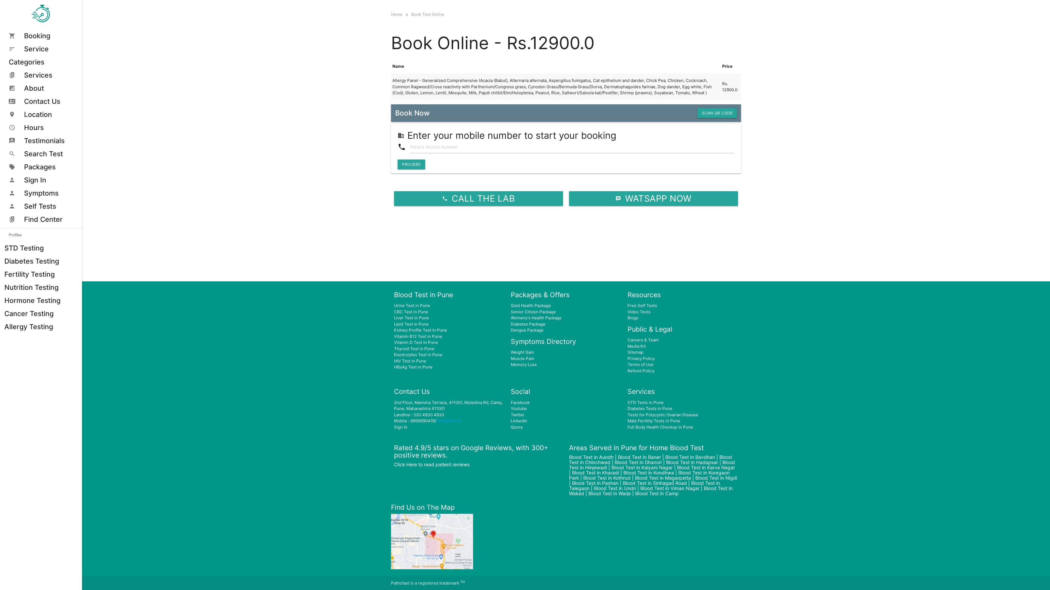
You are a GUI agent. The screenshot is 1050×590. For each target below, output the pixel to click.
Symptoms (41, 193)
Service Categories (29, 55)
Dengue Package (527, 330)
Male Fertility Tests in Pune (654, 420)
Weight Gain (522, 352)
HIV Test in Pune (410, 361)
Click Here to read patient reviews (432, 464)
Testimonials (44, 141)
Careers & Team (643, 340)
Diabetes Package (528, 324)
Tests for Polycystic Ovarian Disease (663, 414)
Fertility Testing (29, 274)
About (34, 88)
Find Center (43, 219)
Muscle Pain (522, 358)
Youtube (519, 408)
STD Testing (24, 248)
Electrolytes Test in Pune (418, 354)
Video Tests (639, 311)
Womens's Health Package (536, 317)
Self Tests (40, 206)
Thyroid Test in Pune (414, 348)
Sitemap (635, 352)
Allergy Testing (28, 327)
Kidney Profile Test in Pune (420, 330)
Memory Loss (524, 364)
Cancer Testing (29, 313)
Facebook (520, 402)
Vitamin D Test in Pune (416, 342)
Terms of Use (641, 364)
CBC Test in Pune (411, 311)
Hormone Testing (32, 300)
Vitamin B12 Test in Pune (418, 336)
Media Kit (637, 346)
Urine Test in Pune (412, 305)
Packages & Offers (540, 295)
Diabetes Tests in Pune (650, 408)
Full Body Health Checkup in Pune (660, 427)
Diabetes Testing (31, 261)
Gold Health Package (531, 305)
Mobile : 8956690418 (414, 420)
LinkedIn (519, 420)
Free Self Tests (642, 305)
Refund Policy (641, 370)
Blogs (633, 317)
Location (38, 114)
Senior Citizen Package (533, 311)
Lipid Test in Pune (411, 324)
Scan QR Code (717, 113)
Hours (34, 127)
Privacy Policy (641, 358)
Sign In (35, 180)
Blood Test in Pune (423, 295)
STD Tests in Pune (646, 402)
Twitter (517, 414)
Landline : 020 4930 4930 (419, 414)
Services (38, 75)
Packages (40, 167)
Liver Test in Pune (411, 317)
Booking (37, 36)
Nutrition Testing (31, 287)
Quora (517, 427)
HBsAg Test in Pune (413, 367)
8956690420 (448, 420)
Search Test (43, 154)
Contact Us (42, 101)
